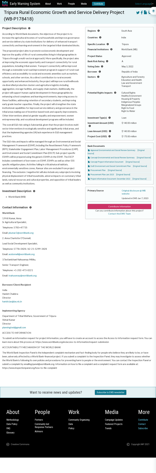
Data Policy (11, 424)
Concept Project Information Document (106, 162)
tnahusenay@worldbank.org (23, 275)
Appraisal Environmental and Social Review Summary (112, 150)
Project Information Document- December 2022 (110, 179)
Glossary (10, 432)
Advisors (39, 431)
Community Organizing (79, 419)
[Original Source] (144, 158)
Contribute (98, 4)
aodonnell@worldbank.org (22, 254)
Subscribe (143, 428)
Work (59, 3)
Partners (39, 419)
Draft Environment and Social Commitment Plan (110, 166)
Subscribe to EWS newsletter (110, 392)
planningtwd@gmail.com (14, 327)
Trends (108, 428)
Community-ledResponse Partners (44, 426)
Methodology (12, 419)
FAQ (8, 428)
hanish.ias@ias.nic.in (12, 301)
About (48, 3)
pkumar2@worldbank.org (21, 233)
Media (84, 3)
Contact (142, 424)
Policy (71, 428)
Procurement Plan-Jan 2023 (102, 175)
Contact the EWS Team (119, 213)
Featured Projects (113, 424)
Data (70, 424)
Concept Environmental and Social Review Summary (112, 158)
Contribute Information (119, 206)
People (71, 3)
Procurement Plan (98, 170)
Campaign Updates (114, 419)
